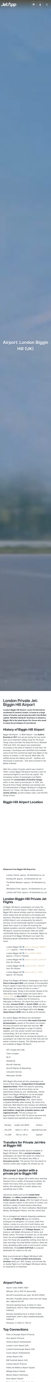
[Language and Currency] (34, 4)
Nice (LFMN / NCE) (33, 953)
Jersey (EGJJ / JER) (33, 972)
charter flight (8, 996)
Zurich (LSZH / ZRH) (33, 966)
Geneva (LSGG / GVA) (34, 959)
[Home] (8, 4)
